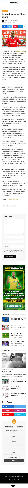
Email (14, 447)
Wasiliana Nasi (17, 479)
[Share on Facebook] (4, 26)
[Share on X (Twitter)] (9, 26)
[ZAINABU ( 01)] (14, 360)
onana (4, 205)
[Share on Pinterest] (15, 26)
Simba (8, 205)
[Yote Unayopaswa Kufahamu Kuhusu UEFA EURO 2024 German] (5, 319)
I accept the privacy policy (14, 457)
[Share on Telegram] (20, 26)
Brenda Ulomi (9, 20)
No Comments (6, 22)
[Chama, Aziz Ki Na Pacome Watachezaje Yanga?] (5, 335)
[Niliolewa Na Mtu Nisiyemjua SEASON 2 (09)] (5, 388)
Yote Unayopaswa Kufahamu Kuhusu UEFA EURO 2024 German (18, 319)
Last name (14, 441)
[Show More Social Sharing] (24, 26)
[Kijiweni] (14, 2)
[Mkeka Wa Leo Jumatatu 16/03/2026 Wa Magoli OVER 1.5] (5, 381)
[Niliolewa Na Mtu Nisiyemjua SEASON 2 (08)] (5, 395)
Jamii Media (20, 476)
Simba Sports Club (20, 51)
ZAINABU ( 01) (6, 372)
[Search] (26, 2)
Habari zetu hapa (13, 199)
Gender (14, 452)
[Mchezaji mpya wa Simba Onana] (14, 47)
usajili (13, 205)
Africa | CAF (5, 10)
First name (14, 436)
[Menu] (2, 2)
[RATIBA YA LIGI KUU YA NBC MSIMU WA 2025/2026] (5, 343)
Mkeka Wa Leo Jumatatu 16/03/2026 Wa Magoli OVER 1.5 (18, 381)
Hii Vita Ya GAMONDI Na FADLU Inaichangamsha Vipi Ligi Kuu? (18, 327)
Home (10, 6)
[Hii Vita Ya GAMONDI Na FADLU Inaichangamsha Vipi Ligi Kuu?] (5, 327)
